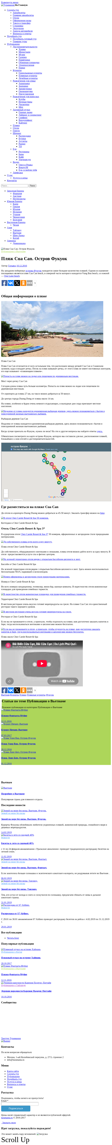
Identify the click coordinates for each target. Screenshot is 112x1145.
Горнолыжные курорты (30, 73)
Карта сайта (13, 1071)
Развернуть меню (9, 2)
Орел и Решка (26, 165)
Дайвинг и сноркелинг (30, 115)
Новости (5, 837)
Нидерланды (19, 198)
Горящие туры (20, 41)
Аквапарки (24, 83)
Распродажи (25, 136)
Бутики (22, 138)
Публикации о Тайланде (13, 985)
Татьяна (12, 265)
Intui (102, 513)
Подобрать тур (14, 1079)
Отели (16, 18)
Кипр (15, 204)
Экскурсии (18, 28)
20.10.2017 (6, 963)
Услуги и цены (20, 178)
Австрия (17, 196)
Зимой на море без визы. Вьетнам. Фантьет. (24, 867)
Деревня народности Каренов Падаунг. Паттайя (26, 991)
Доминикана (19, 243)
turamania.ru (7, 1117)
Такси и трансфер (21, 23)
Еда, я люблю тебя (28, 170)
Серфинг (23, 117)
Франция (17, 193)
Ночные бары (25, 102)
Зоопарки (23, 86)
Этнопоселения (26, 65)
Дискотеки (24, 104)
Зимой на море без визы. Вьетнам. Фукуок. (23, 819)
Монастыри (24, 52)
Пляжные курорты (28, 75)
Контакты (12, 180)
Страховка (18, 25)
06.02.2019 (6, 878)
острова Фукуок (34, 270)
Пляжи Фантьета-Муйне (14, 715)
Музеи (22, 54)
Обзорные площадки (29, 62)
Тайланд (17, 230)
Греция (16, 206)
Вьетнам (17, 233)
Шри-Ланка (18, 235)
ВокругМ (23, 167)
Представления (26, 94)
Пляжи (16, 125)
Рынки (22, 144)
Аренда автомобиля (23, 31)
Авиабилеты (19, 12)
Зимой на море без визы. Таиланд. (19, 889)
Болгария (17, 219)
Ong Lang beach (12, 276)
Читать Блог (13, 938)
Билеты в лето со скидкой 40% (17, 843)
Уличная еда (25, 159)
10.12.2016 (21, 265)
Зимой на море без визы (13, 813)
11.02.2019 (6, 856)
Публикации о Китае (11, 952)
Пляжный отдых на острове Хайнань (21, 957)
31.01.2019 (6, 902)
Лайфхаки (18, 172)
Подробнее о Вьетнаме (13, 793)
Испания (17, 212)
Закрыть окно (8, 1122)
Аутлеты (23, 141)
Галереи (23, 57)
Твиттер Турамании (11, 1038)
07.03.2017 (6, 735)
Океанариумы (26, 91)
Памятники (24, 60)
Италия (16, 209)
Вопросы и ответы (22, 33)
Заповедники (25, 88)
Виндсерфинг (25, 120)
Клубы (22, 99)
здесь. (100, 431)
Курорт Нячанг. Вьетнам (14, 730)
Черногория (19, 217)
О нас (10, 1087)
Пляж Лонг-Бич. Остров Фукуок (18, 758)
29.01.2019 (6, 927)
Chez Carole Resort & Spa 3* (34, 534)
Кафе (21, 157)
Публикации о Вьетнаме (13, 251)
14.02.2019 (6, 832)
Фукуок (50, 695)
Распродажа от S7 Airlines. (15, 913)
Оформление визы (22, 20)
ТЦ (20, 146)
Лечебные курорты (28, 78)
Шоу (21, 107)
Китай (16, 238)
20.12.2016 (6, 749)
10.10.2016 (6, 996)
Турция (16, 214)
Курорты (14, 695)
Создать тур (13, 1074)
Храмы (22, 49)
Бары (21, 154)
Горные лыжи (25, 112)
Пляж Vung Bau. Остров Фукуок (18, 743)
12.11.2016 (6, 721)
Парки (22, 67)
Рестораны (24, 151)
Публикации (13, 1076)
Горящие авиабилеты (23, 15)
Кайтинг (23, 123)
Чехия (16, 225)
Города (16, 130)
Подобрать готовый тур (24, 39)
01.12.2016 (6, 763)
